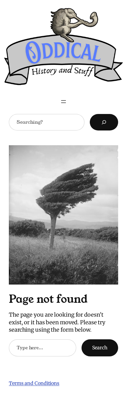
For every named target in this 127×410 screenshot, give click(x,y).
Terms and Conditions (34, 383)
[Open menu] (63, 101)
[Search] (104, 122)
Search (100, 348)
